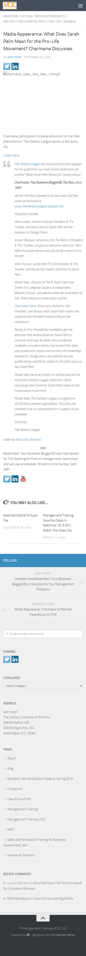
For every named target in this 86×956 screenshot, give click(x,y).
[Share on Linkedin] (15, 66)
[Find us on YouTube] (23, 478)
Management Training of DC (26, 819)
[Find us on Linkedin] (15, 478)
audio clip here (31, 440)
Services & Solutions (21, 855)
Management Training (22, 809)
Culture (26, 16)
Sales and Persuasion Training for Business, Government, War (35, 842)
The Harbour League (27, 164)
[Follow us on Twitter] (6, 478)
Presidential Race (32, 21)
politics (9, 21)
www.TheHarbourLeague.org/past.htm (39, 206)
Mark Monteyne (18, 899)
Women (69, 21)
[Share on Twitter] (6, 66)
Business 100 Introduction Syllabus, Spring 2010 (40, 779)
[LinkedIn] (73, 559)
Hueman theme (65, 935)
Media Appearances (50, 16)
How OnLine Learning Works (53, 899)
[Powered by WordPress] (28, 934)
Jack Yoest (14, 57)
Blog (10, 769)
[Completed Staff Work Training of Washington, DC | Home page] (12, 5)
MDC (10, 830)
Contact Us (14, 789)
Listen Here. (11, 155)
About (11, 758)
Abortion (10, 16)
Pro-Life (55, 21)
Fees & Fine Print (19, 799)
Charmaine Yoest (25, 306)
